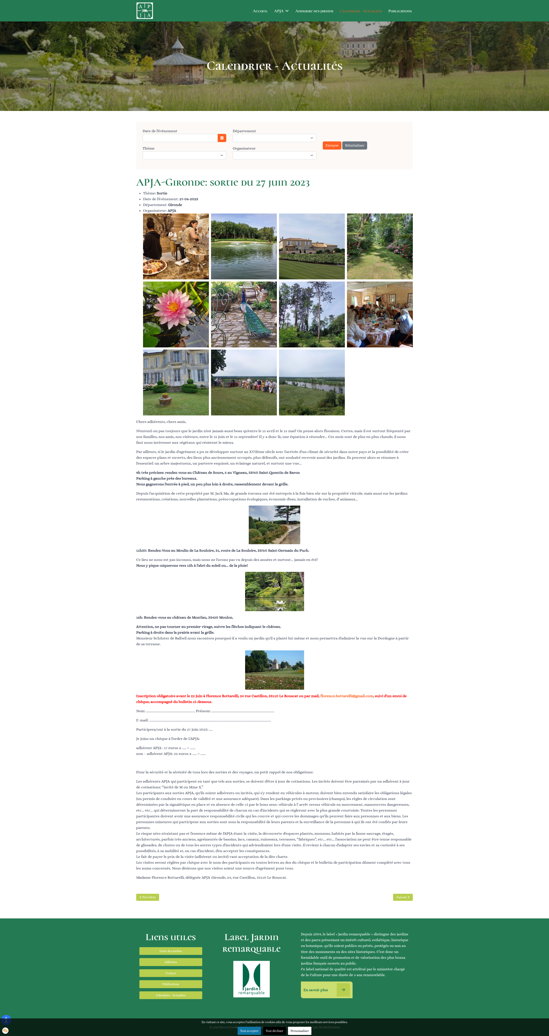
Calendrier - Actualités (361, 10)
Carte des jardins (171, 951)
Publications (400, 10)
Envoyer (332, 145)
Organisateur (244, 148)
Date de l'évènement (160, 131)
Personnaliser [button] (300, 1031)
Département (244, 131)
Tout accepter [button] (249, 1031)
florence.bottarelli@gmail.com (346, 696)
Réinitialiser (354, 145)
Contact (171, 973)
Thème (149, 148)
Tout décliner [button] (274, 1031)
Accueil (260, 10)
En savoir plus (316, 990)
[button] (5, 1030)
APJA (279, 10)
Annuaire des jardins (314, 10)
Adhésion (170, 962)
